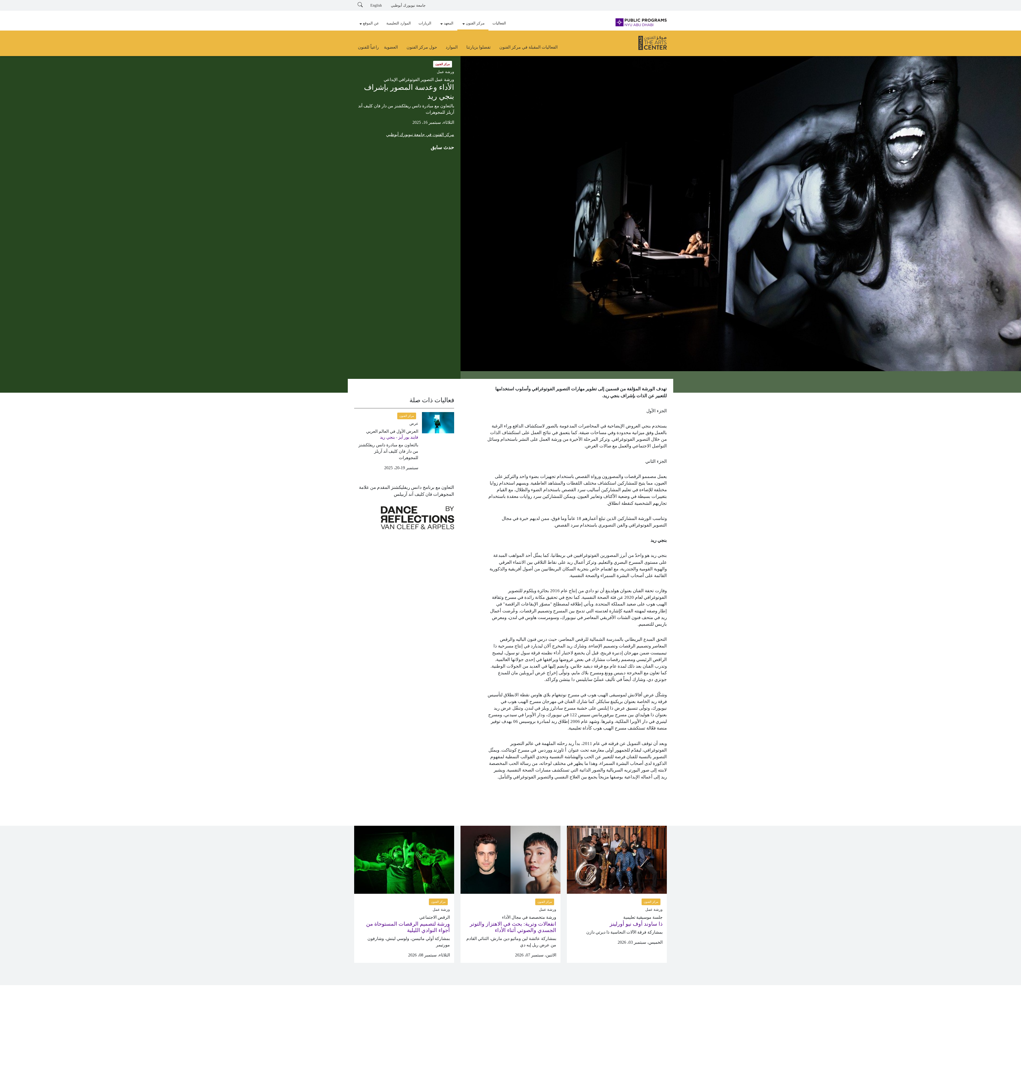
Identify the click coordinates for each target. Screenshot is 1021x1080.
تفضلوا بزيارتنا (478, 47)
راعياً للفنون (368, 47)
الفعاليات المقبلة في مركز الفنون (528, 47)
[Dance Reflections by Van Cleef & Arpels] (417, 518)
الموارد (452, 47)
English (376, 5)
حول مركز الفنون (422, 47)
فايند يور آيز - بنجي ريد (399, 437)
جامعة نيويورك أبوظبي (408, 5)
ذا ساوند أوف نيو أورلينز (636, 924)
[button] (473, 23)
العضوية (391, 47)
